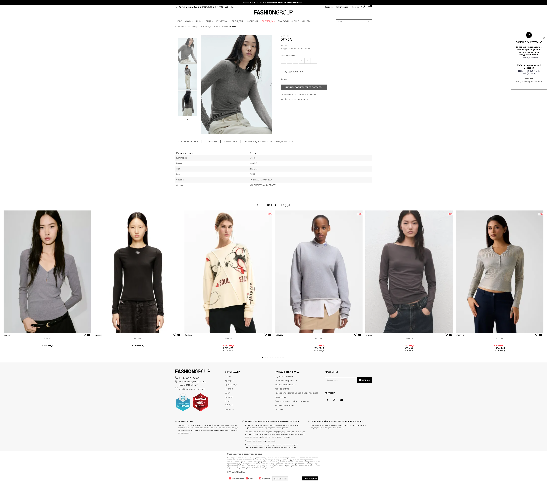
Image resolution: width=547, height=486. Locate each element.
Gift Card (229, 405)
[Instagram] (334, 400)
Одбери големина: (288, 56)
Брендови (229, 380)
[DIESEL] (98, 335)
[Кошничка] (369, 8)
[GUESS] (460, 335)
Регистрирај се (342, 7)
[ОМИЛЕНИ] (362, 8)
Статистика (252, 478)
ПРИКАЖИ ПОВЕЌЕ (236, 472)
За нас (228, 376)
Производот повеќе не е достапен (303, 87)
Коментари (230, 141)
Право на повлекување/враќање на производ (296, 393)
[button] (354, 21)
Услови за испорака (284, 405)
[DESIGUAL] (188, 335)
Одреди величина (293, 72)
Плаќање (279, 409)
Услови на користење (285, 385)
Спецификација (188, 141)
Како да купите (282, 389)
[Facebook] (327, 400)
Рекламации (280, 397)
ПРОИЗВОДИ (205, 26)
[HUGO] (279, 335)
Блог (227, 393)
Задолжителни (237, 478)
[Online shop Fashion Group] (273, 12)
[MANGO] (7, 335)
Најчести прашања (284, 376)
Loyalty (228, 401)
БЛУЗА (47, 338)
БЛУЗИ (225, 26)
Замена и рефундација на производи (292, 401)
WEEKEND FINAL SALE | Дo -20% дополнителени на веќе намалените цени (272, 2)
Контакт (229, 389)
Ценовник (229, 409)
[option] (273, 2)
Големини (211, 141)
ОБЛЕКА (216, 26)
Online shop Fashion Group (186, 26)
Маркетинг (266, 478)
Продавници (231, 385)
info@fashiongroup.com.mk (529, 81)
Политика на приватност (286, 380)
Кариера (229, 397)
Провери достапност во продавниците (268, 141)
